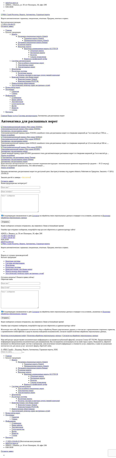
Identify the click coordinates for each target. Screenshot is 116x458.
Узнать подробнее (8, 135)
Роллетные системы (19, 71)
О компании (16, 98)
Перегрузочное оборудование (23, 83)
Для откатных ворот (26, 65)
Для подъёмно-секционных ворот (31, 63)
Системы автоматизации (21, 61)
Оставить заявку (7, 26)
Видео (14, 106)
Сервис (14, 93)
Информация (10, 95)
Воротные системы (12, 261)
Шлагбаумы (16, 69)
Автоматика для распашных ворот (14, 131)
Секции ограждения (38, 57)
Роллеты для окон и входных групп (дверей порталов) (39, 75)
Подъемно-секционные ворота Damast (32, 42)
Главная (8, 30)
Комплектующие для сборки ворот (25, 77)
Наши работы (17, 100)
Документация (17, 102)
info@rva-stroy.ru (11, 3)
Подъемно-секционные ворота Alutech (33, 36)
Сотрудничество (18, 104)
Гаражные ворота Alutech (34, 38)
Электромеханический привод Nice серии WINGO (20, 139)
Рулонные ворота (24, 44)
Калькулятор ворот (12, 87)
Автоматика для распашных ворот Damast (17, 159)
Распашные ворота (37, 53)
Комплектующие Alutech (27, 79)
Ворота (14, 34)
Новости (15, 108)
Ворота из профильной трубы (35, 59)
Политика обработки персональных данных (44, 336)
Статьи (14, 110)
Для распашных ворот (26, 67)
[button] (23, 352)
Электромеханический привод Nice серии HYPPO (20, 149)
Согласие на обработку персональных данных (80, 336)
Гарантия (15, 91)
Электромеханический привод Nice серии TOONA (20, 129)
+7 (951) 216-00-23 (8, 24)
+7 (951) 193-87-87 (8, 238)
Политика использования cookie (13, 336)
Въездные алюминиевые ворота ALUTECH (41, 49)
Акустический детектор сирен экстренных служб (31, 85)
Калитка (33, 55)
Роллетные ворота (25, 73)
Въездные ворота (24, 47)
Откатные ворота (37, 51)
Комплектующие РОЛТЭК (28, 81)
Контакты (9, 112)
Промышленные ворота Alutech (36, 40)
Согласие (35, 216)
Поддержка (9, 89)
